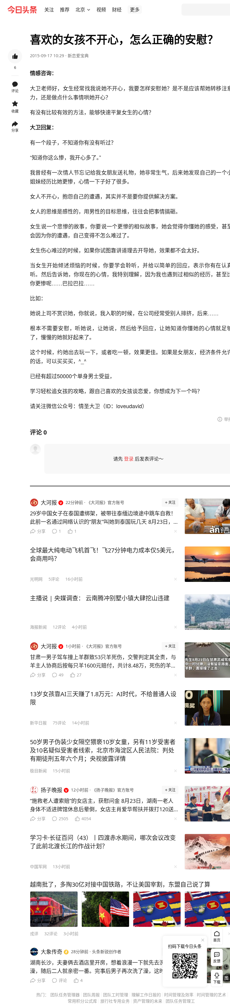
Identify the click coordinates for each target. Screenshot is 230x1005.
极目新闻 (38, 771)
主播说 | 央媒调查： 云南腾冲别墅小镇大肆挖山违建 (100, 598)
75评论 (59, 723)
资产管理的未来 (147, 1001)
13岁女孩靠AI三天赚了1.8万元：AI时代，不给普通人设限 (103, 698)
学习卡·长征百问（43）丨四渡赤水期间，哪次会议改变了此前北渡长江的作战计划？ (103, 842)
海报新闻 (38, 627)
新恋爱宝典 (78, 55)
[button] (49, 9)
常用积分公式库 (82, 1001)
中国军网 (38, 866)
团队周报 (91, 995)
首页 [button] (216, 940)
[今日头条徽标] (22, 9)
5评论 (54, 579)
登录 (129, 458)
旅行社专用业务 (115, 1001)
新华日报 (38, 723)
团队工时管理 (115, 995)
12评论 (59, 627)
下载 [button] (215, 977)
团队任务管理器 (65, 995)
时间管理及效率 (178, 995)
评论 (63, 980)
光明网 (36, 579)
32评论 (51, 933)
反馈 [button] (216, 961)
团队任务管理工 (180, 1001)
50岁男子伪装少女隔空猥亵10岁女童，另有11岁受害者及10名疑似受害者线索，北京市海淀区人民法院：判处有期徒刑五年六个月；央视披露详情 (102, 750)
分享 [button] (15, 130)
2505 (63, 818)
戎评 (34, 933)
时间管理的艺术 (211, 995)
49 (61, 675)
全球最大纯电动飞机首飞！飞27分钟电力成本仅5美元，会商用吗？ (104, 554)
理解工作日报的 (146, 995)
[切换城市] (88, 9)
